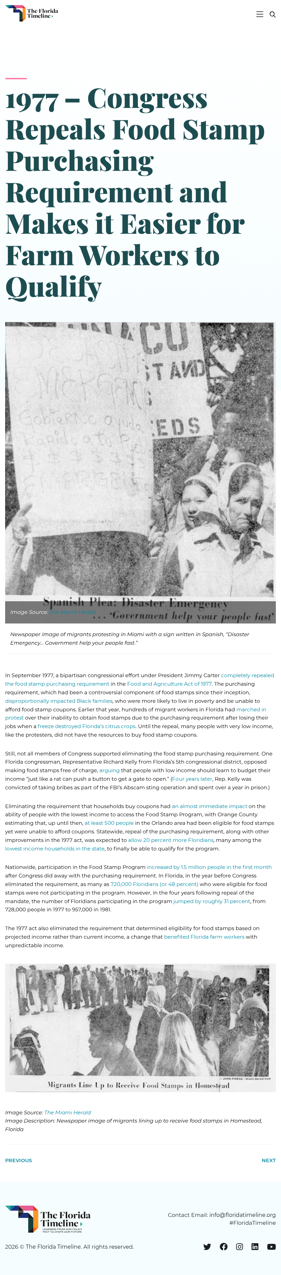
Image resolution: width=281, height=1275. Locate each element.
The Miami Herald (72, 612)
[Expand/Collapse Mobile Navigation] (259, 15)
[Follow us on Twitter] (207, 1247)
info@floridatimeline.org (242, 1215)
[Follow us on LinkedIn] (255, 1247)
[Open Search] (270, 14)
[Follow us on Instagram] (239, 1247)
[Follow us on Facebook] (224, 1247)
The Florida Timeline (53, 1247)
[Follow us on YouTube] (271, 1247)
